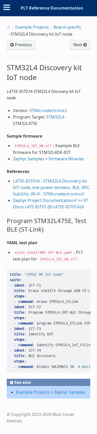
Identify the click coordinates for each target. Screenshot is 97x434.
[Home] (9, 27)
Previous (23, 45)
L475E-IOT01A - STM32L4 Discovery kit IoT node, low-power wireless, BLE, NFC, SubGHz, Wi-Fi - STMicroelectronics (51, 187)
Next (78, 45)
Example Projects (32, 27)
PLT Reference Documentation (52, 8)
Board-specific (67, 27)
